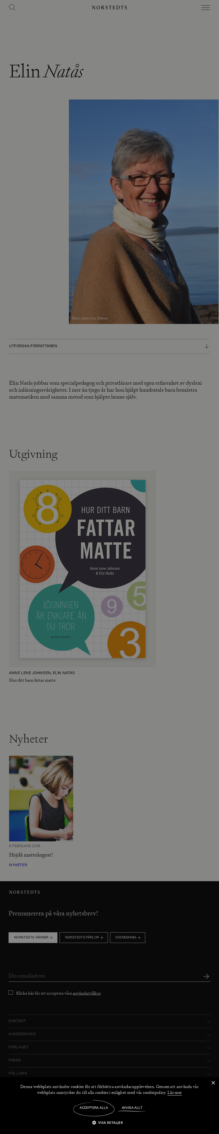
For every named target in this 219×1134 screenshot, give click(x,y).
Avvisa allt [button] (132, 1108)
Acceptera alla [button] (94, 1108)
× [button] (213, 1083)
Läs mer (174, 1092)
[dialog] (109, 567)
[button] (109, 1122)
